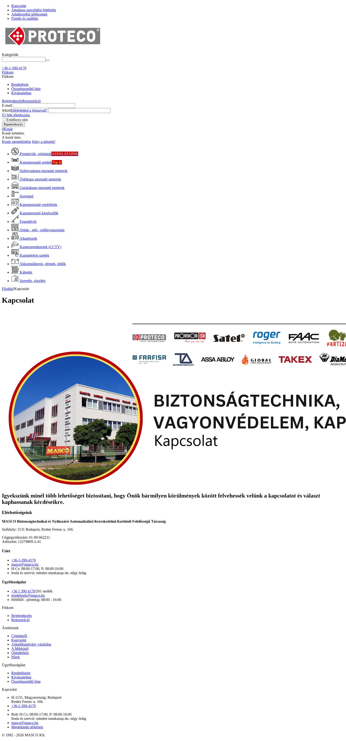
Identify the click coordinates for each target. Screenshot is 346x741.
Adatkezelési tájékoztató (29, 14)
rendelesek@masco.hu (28, 595)
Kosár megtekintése (16, 142)
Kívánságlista (21, 93)
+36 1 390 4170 (23, 591)
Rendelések (19, 84)
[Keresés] (47, 60)
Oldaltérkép (20, 653)
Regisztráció (31, 101)
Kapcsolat (18, 6)
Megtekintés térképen (27, 727)
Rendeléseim (20, 673)
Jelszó (6, 110)
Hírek (15, 657)
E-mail (7, 105)
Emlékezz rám (17, 120)
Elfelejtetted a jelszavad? (29, 110)
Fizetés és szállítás (24, 18)
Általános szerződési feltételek (33, 10)
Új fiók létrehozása (16, 115)
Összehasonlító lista (25, 89)
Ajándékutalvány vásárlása (31, 644)
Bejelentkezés (12, 101)
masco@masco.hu (24, 564)
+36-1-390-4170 (23, 560)
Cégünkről (19, 636)
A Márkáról (19, 649)
